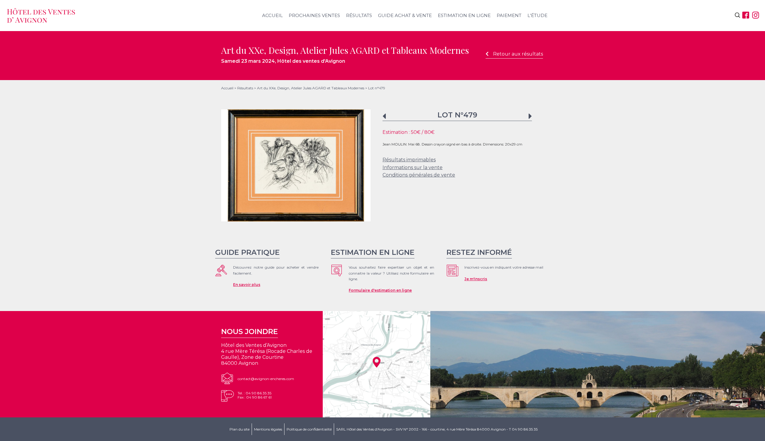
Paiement (509, 15)
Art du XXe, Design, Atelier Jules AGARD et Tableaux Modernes (310, 88)
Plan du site (240, 429)
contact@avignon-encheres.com (266, 378)
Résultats (359, 15)
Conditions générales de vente (418, 175)
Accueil (272, 15)
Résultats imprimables (409, 160)
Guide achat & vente (405, 15)
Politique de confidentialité (309, 429)
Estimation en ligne (464, 15)
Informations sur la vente (412, 167)
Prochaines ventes (314, 15)
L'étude (537, 15)
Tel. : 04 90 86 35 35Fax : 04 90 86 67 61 (255, 395)
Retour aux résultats (518, 54)
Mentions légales (268, 429)
